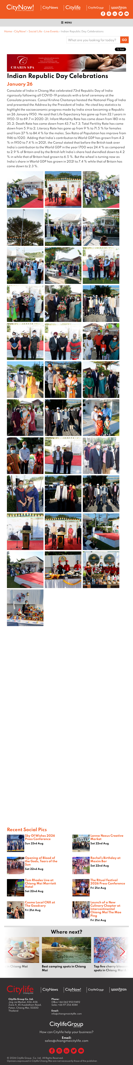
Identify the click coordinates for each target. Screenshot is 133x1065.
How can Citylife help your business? (66, 1032)
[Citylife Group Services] (96, 7)
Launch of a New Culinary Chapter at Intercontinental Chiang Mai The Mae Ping (105, 909)
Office (65, 1002)
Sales (64, 1004)
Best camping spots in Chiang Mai (66, 954)
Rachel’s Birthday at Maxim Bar (105, 859)
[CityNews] (50, 8)
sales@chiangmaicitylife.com (66, 1039)
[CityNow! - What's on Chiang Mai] (20, 7)
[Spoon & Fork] (119, 8)
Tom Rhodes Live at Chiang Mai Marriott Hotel (40, 883)
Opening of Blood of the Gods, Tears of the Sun (41, 861)
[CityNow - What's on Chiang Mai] (73, 990)
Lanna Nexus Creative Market (106, 837)
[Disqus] (66, 684)
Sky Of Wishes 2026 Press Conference (40, 837)
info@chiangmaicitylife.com (66, 1013)
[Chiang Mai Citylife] (73, 8)
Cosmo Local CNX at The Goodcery (40, 904)
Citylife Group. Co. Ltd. (29, 1057)
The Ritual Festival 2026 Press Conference (107, 881)
